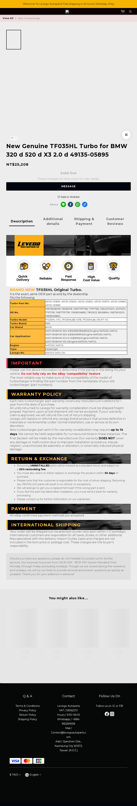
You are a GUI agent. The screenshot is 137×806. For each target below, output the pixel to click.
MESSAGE (68, 186)
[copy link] (84, 204)
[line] (63, 204)
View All (8, 18)
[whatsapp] (77, 204)
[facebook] (70, 204)
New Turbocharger (29, 18)
